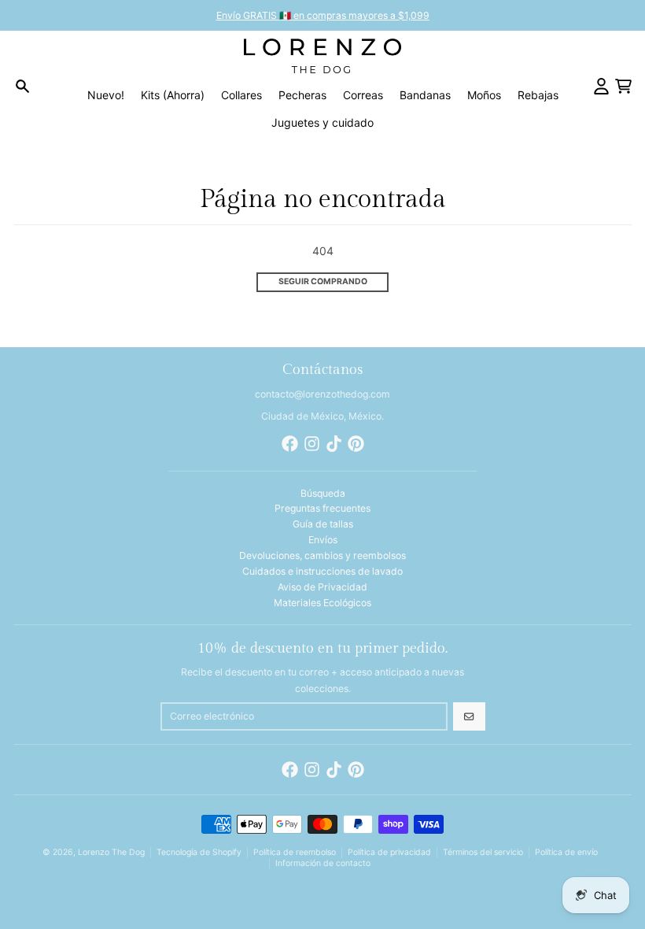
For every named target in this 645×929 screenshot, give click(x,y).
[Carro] (623, 86)
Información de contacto (322, 863)
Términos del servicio (483, 852)
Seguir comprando (322, 281)
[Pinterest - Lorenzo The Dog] (356, 443)
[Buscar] (22, 86)
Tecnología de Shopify (199, 852)
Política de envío (566, 852)
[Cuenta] (601, 86)
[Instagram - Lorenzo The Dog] (312, 443)
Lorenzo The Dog (111, 852)
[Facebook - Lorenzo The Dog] (290, 443)
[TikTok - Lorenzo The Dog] (334, 443)
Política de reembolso (294, 852)
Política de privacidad (389, 852)
